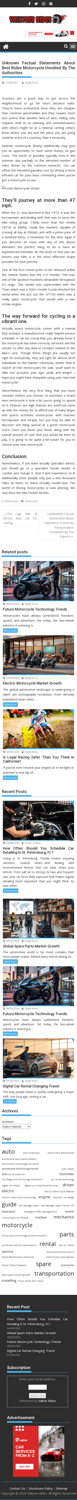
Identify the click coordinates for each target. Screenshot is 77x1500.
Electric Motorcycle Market (59, 1191)
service (7, 1251)
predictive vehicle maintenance (19, 1245)
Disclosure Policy (41, 1488)
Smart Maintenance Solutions (18, 1257)
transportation (54, 1273)
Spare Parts (10, 961)
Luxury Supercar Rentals (15, 1217)
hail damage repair (29, 1205)
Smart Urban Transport (14, 1265)
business (67, 1173)
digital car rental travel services (41, 1185)
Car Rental (9, 1101)
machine (41, 1217)
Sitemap (62, 1488)
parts (67, 1234)
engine (44, 1196)
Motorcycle (11, 501)
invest (70, 1211)
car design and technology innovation (22, 1179)
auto (8, 1151)
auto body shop (31, 1152)
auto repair (68, 1168)
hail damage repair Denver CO (57, 1205)
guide (9, 1204)
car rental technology (62, 1179)
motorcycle (31, 501)
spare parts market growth (16, 1274)
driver (68, 1185)
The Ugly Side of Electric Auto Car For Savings (20, 518)
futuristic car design (63, 1197)
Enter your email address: (37, 1390)
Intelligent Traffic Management (40, 1211)
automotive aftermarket (61, 1152)
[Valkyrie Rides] (5, 46)
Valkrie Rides (47, 1401)
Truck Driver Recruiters (31, 1281)
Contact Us (17, 1488)
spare (43, 1264)
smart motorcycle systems (60, 1257)
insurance (8, 1211)
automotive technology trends (20, 1168)
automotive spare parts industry (19, 1159)
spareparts (67, 1265)
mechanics (64, 1217)
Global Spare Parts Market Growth (31, 1333)
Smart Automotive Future (60, 1252)
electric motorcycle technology (19, 1197)
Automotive (10, 890)
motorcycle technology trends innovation (24, 1235)
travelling (9, 1280)
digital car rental (11, 1185)
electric (8, 1190)
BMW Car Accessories (13, 1174)
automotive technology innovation (20, 1163)
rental (48, 1244)
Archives (8, 1122)
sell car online (66, 1245)
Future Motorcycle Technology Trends (34, 1342)
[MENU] (73, 46)
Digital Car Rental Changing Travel (31, 1351)
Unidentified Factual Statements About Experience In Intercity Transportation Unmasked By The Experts (59, 525)
